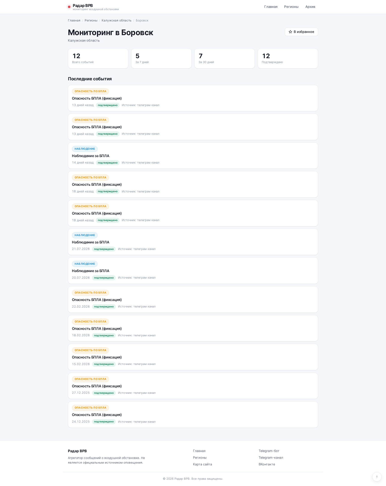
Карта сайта (202, 464)
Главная (270, 7)
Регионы (291, 7)
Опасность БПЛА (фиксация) (97, 98)
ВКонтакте (267, 464)
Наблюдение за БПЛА (90, 155)
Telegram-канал (271, 457)
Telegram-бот (269, 451)
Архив (310, 7)
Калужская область (117, 20)
